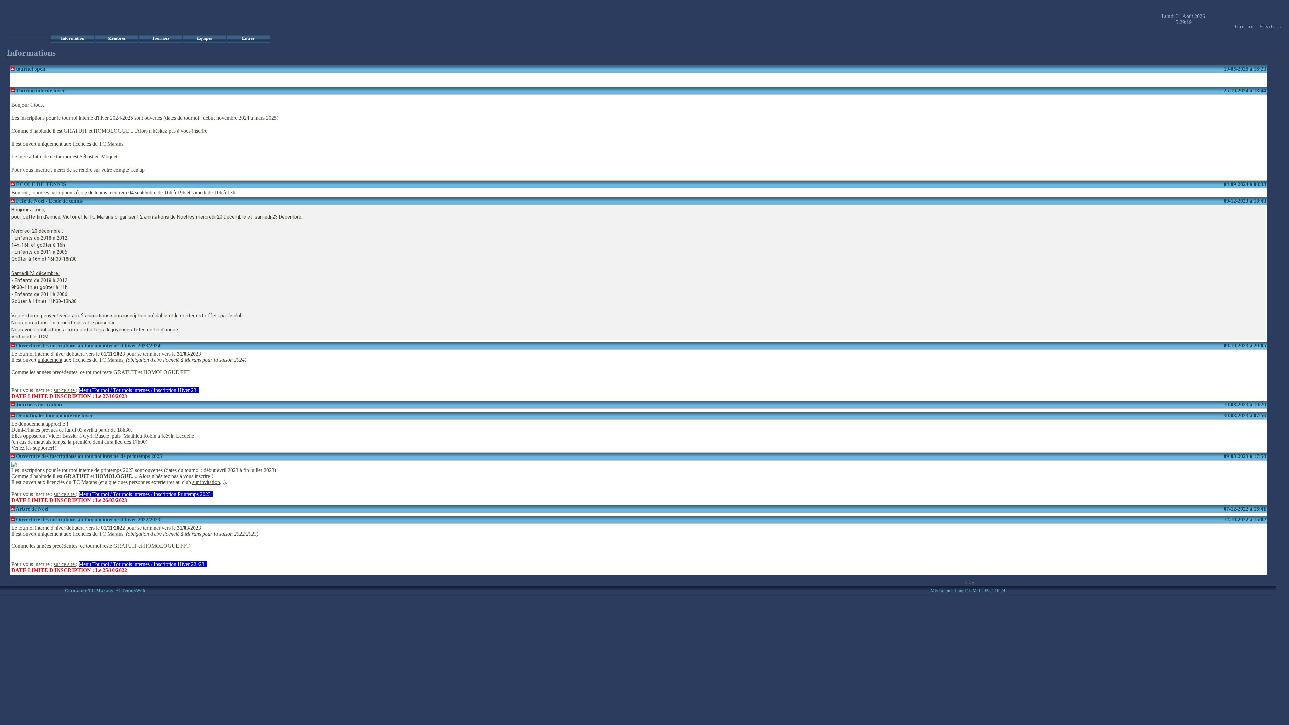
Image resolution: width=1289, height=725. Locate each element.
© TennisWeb (130, 590)
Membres (117, 38)
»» (971, 582)
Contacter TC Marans (89, 590)
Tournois (160, 38)
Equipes (204, 38)
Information (72, 38)
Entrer (248, 38)
